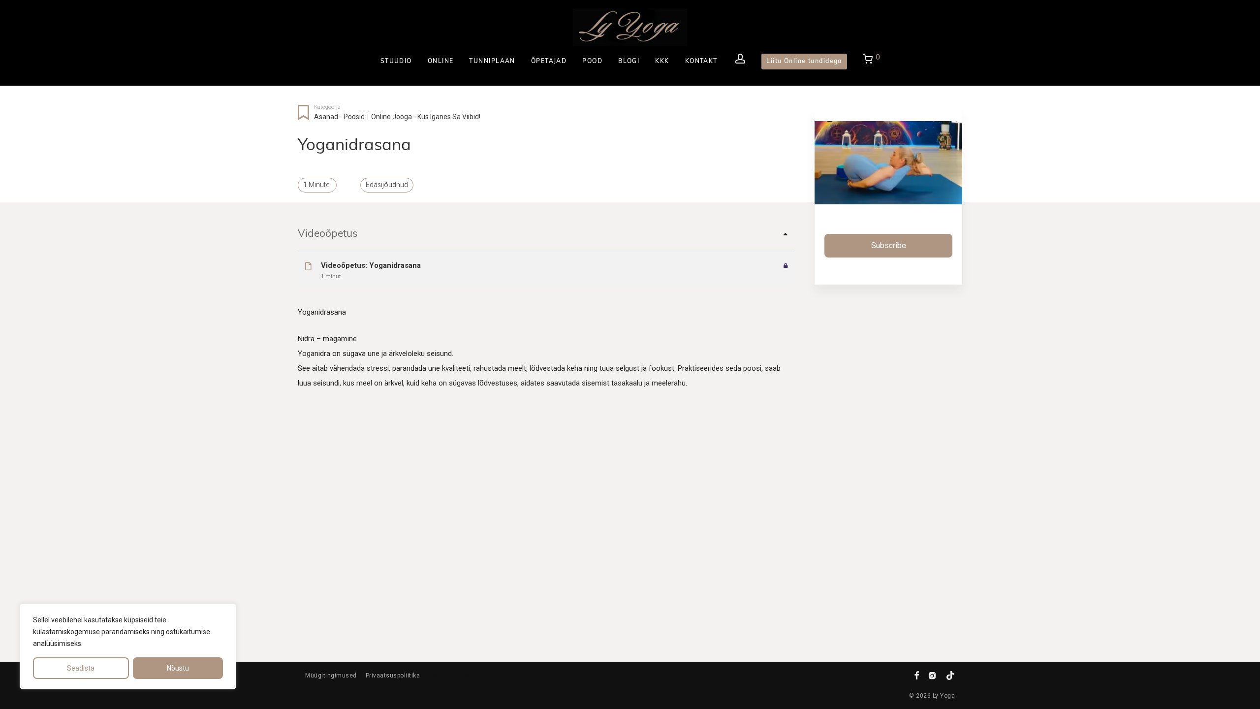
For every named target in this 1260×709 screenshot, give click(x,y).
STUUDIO (396, 61)
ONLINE (441, 61)
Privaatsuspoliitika (393, 675)
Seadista (80, 668)
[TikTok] (950, 675)
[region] (128, 646)
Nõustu (178, 668)
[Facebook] (916, 675)
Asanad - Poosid (339, 117)
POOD (592, 61)
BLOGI (628, 61)
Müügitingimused (331, 675)
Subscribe (888, 245)
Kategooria (327, 107)
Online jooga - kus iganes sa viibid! (425, 117)
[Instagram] (932, 675)
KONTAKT (701, 61)
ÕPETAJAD (549, 61)
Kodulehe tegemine (457, 675)
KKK (662, 61)
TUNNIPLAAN (492, 61)
